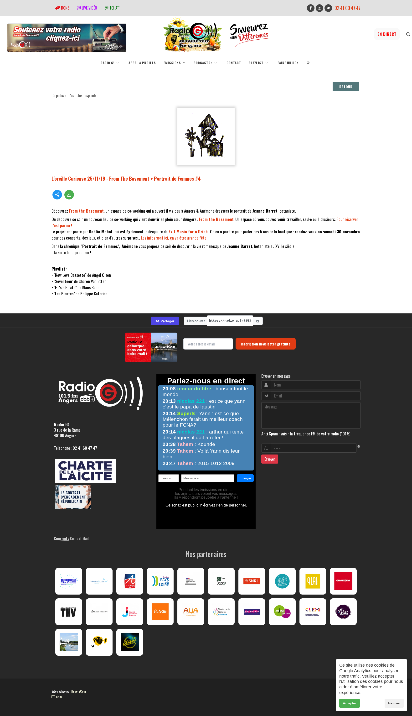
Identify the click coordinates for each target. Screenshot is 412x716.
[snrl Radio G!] (251, 581)
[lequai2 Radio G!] (312, 581)
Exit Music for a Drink (188, 231)
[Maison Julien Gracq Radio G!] (99, 611)
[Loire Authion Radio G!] (68, 642)
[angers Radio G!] (129, 581)
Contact (234, 62)
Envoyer (269, 459)
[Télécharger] (69, 194)
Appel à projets (142, 62)
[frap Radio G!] (282, 581)
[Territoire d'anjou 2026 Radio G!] (68, 581)
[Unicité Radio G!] (160, 611)
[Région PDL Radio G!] (160, 581)
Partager (164, 321)
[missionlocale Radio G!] (221, 611)
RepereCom (78, 691)
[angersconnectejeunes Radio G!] (129, 611)
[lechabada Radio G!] (343, 581)
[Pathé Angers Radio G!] (99, 642)
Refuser (394, 703)
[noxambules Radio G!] (251, 611)
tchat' (113, 8)
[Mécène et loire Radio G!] (99, 581)
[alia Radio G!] (190, 611)
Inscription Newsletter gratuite (265, 343)
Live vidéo (89, 8)
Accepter (349, 703)
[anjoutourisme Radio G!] (282, 611)
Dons (64, 8)
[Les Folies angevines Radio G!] (343, 611)
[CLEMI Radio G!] (312, 611)
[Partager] (57, 194)
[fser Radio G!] (221, 581)
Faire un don (288, 62)
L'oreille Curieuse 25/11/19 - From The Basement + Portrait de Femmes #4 (126, 178)
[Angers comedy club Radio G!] (129, 642)
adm (58, 696)
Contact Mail (79, 538)
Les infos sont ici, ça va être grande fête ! (174, 238)
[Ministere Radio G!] (190, 581)
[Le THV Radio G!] (68, 611)
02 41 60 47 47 (347, 8)
